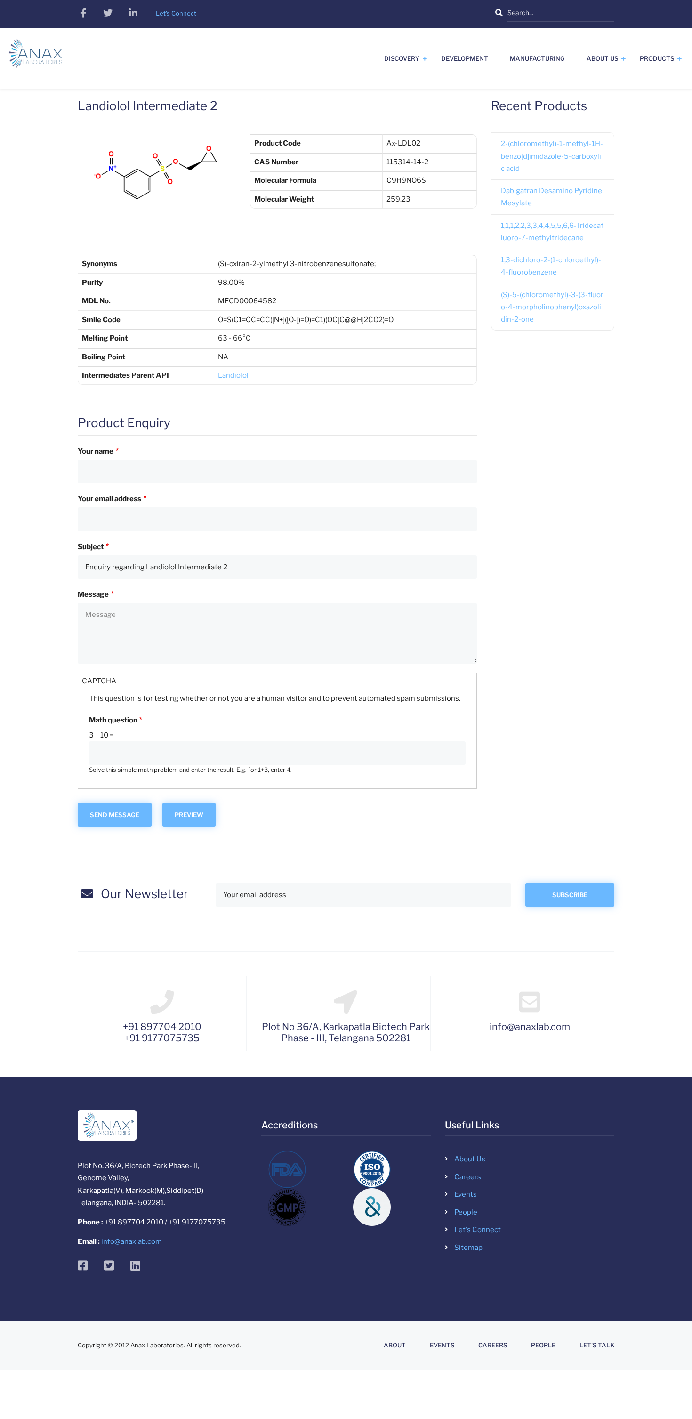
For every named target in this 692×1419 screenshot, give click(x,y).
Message (93, 594)
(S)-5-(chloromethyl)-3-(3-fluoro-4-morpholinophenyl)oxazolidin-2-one (552, 307)
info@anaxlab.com (131, 1241)
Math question (113, 720)
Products (657, 58)
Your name (95, 451)
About (395, 1345)
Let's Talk (596, 1345)
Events (465, 1194)
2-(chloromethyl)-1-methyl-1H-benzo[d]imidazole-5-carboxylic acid (552, 156)
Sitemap (468, 1247)
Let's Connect (477, 1229)
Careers (467, 1177)
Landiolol (233, 375)
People (465, 1212)
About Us (602, 58)
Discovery (401, 58)
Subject (91, 547)
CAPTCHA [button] (99, 681)
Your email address (109, 499)
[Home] (35, 57)
